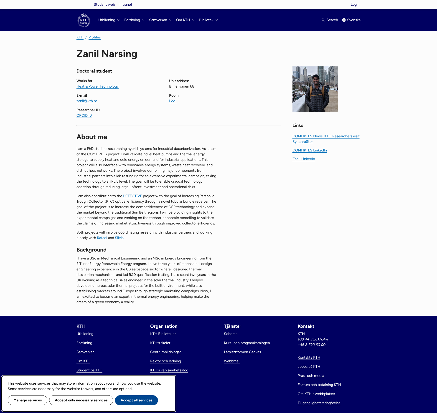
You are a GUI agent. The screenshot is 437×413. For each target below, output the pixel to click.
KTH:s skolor (160, 343)
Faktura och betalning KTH (319, 385)
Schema (230, 334)
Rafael (102, 238)
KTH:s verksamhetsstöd (169, 370)
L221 (173, 101)
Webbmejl (232, 361)
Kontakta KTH (309, 357)
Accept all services (136, 400)
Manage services (27, 400)
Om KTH (83, 361)
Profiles (95, 37)
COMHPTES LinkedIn (309, 150)
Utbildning (84, 334)
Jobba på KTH (309, 366)
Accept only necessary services (81, 400)
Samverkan (85, 352)
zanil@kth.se (86, 101)
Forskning (84, 343)
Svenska (354, 20)
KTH (80, 37)
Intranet (125, 4)
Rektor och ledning (165, 361)
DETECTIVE (132, 196)
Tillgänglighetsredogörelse (319, 403)
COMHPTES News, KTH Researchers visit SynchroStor (326, 139)
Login (355, 4)
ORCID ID (84, 115)
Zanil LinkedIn (303, 159)
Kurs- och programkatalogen (247, 343)
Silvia (119, 238)
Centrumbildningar (165, 352)
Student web (104, 4)
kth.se (84, 4)
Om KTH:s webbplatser (316, 394)
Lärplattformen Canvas (242, 352)
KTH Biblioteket (163, 334)
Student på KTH (89, 370)
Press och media (311, 375)
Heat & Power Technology (97, 86)
